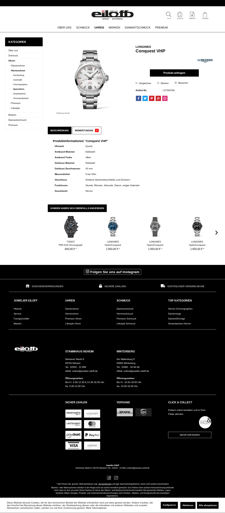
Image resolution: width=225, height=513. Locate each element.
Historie (18, 308)
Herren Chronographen (180, 308)
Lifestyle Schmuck (126, 323)
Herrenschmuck (125, 313)
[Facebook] (138, 98)
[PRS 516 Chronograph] (70, 226)
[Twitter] (145, 98)
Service (17, 313)
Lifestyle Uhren (73, 323)
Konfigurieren (169, 505)
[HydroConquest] (112, 226)
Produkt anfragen (174, 72)
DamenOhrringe (176, 318)
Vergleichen (144, 83)
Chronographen (20, 84)
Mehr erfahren (190, 435)
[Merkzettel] (192, 18)
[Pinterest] (151, 98)
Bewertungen (86, 130)
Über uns (13, 50)
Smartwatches (19, 94)
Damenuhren (18, 65)
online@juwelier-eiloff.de (138, 468)
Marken (12, 115)
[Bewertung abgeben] (158, 55)
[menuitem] (205, 15)
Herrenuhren (18, 70)
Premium (16, 103)
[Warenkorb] (205, 18)
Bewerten (183, 83)
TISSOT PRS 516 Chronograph (71, 243)
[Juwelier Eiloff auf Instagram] (116, 478)
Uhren (11, 60)
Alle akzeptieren (208, 505)
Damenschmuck (125, 308)
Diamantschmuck (17, 120)
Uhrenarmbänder (21, 98)
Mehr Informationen (96, 508)
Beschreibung (59, 130)
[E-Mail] (158, 98)
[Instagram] (165, 98)
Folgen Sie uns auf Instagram (114, 272)
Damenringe (174, 313)
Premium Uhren (73, 318)
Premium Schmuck (126, 318)
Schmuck (13, 55)
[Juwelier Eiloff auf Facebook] (108, 478)
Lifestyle (15, 108)
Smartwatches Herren (179, 323)
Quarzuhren (18, 89)
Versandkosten (105, 484)
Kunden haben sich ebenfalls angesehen (77, 208)
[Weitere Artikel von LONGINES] (205, 60)
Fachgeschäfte (21, 318)
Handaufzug (18, 75)
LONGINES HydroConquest (113, 243)
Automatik (17, 80)
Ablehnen (188, 505)
